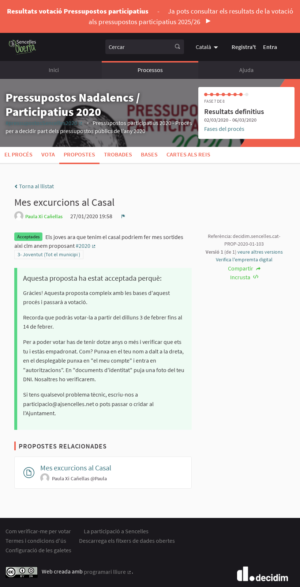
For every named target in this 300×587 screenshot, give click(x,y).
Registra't (244, 46)
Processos (150, 69)
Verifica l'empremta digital (244, 259)
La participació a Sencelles (116, 531)
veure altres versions (260, 252)
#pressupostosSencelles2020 (44, 122)
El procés (18, 154)
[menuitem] (208, 47)
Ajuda (246, 69)
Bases (149, 154)
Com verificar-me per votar (38, 531)
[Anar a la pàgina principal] (22, 47)
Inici (54, 69)
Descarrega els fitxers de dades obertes (127, 540)
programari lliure (108, 571)
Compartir (241, 268)
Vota (48, 154)
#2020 (86, 245)
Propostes (79, 154)
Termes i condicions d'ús (35, 540)
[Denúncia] (123, 216)
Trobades (118, 154)
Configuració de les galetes (38, 550)
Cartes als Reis (188, 154)
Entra (270, 46)
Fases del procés (224, 128)
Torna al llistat (36, 186)
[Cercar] (177, 46)
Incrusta (240, 277)
